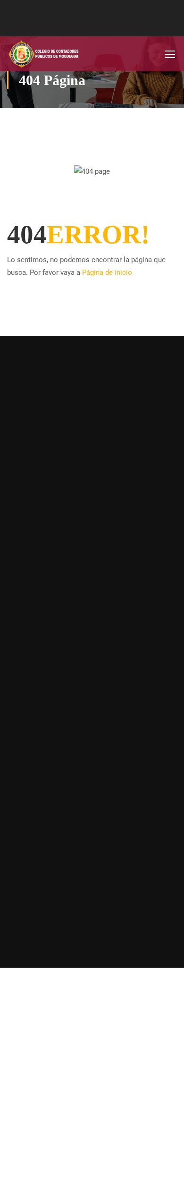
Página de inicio (107, 272)
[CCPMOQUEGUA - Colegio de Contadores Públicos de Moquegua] (37, 53)
